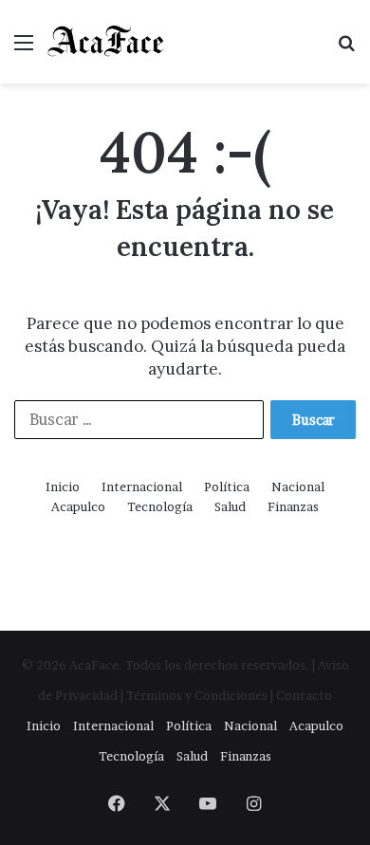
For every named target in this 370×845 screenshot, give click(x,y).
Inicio (63, 486)
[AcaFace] (106, 41)
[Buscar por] (346, 49)
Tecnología (160, 506)
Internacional (142, 486)
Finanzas (293, 506)
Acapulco (78, 506)
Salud (230, 506)
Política (227, 486)
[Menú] (23, 49)
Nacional (297, 486)
